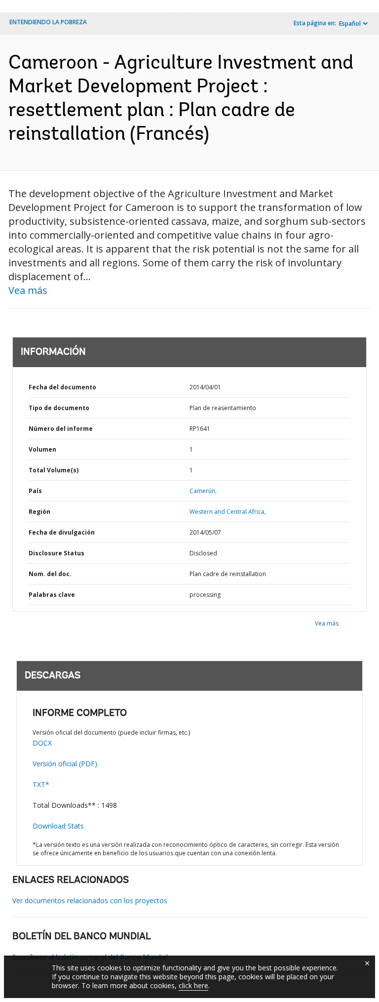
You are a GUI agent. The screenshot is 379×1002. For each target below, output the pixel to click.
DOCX (42, 743)
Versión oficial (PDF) (65, 763)
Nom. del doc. (50, 574)
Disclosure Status (56, 553)
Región (39, 511)
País (35, 491)
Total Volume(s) (53, 470)
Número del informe (61, 428)
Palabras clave (52, 594)
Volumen (42, 449)
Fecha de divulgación (62, 532)
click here (193, 985)
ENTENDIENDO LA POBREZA (48, 22)
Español (350, 23)
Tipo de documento (59, 408)
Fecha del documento (62, 387)
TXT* (41, 784)
